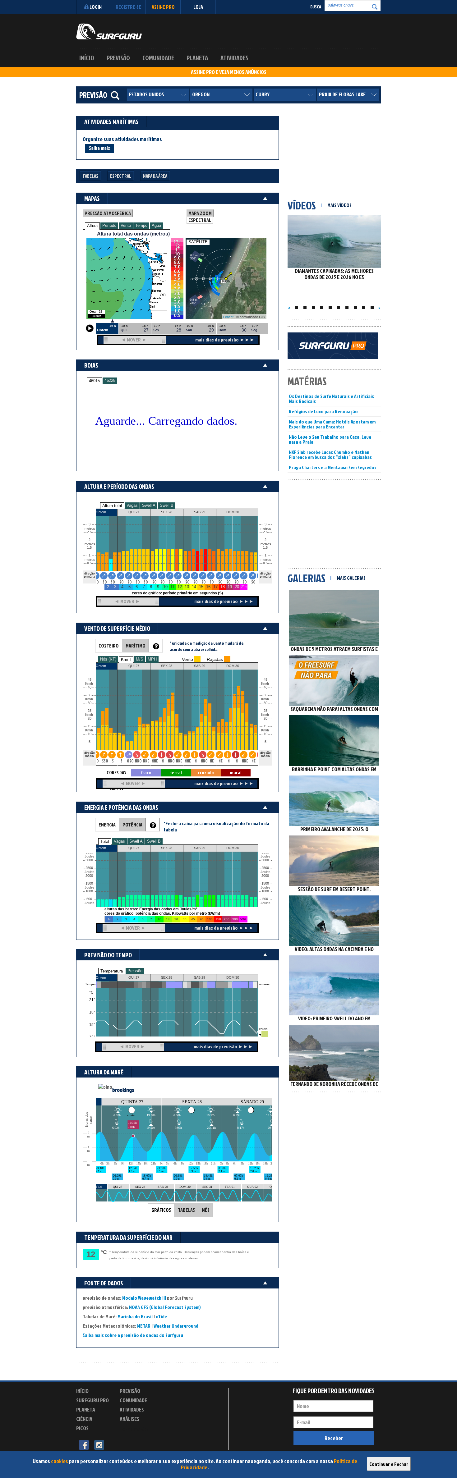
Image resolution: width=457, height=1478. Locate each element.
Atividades (234, 57)
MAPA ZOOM (200, 213)
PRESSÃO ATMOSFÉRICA (108, 213)
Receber (334, 1438)
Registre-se (128, 6)
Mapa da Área (155, 176)
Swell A (148, 505)
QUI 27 (133, 977)
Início (86, 57)
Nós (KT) (108, 659)
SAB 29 (199, 977)
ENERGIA (107, 824)
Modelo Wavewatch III (144, 1297)
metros (89, 559)
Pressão (134, 970)
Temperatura (111, 971)
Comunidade (158, 57)
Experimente (134, 1429)
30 (265, 703)
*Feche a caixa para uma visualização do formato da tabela (216, 826)
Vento (126, 225)
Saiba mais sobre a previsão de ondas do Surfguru (133, 1335)
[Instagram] (99, 1444)
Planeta (197, 57)
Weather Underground (176, 1325)
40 (265, 687)
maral (236, 772)
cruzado (206, 772)
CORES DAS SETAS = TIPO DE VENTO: (116, 772)
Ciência (84, 1419)
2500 (89, 868)
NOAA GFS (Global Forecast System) (165, 1307)
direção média (265, 754)
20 (265, 718)
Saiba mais (99, 147)
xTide (161, 1316)
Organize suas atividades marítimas (122, 139)
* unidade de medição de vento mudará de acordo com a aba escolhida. (206, 646)
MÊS (206, 1209)
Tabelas (90, 176)
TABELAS (186, 1209)
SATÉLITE (198, 242)
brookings (123, 1090)
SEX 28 (166, 977)
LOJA (198, 6)
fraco (146, 772)
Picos (82, 1428)
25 (265, 710)
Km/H (126, 659)
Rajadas (215, 659)
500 (89, 899)
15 (265, 726)
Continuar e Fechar (388, 1464)
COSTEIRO (109, 645)
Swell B (166, 505)
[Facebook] (84, 1444)
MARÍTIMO (135, 645)
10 (265, 734)
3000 (89, 860)
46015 (94, 380)
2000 (89, 875)
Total (104, 841)
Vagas (132, 505)
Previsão (118, 57)
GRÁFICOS (161, 1209)
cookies (59, 1461)
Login (96, 6)
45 (265, 679)
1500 (89, 883)
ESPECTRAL (199, 220)
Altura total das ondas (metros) (133, 233)
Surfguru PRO (92, 1400)
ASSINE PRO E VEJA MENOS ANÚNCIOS (228, 72)
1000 (89, 891)
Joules (89, 903)
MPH (152, 659)
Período (109, 225)
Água (156, 225)
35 (265, 695)
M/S (139, 659)
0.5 (89, 563)
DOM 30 (232, 977)
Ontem (101, 977)
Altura (92, 225)
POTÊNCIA (132, 824)
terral (176, 772)
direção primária (89, 575)
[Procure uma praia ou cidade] (115, 95)
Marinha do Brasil (135, 1316)
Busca (315, 7)
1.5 (89, 547)
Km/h (265, 730)
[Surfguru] (109, 31)
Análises (129, 1419)
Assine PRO (163, 6)
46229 (109, 380)
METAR (143, 1325)
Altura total (112, 505)
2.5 (89, 532)
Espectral (120, 176)
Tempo (141, 225)
